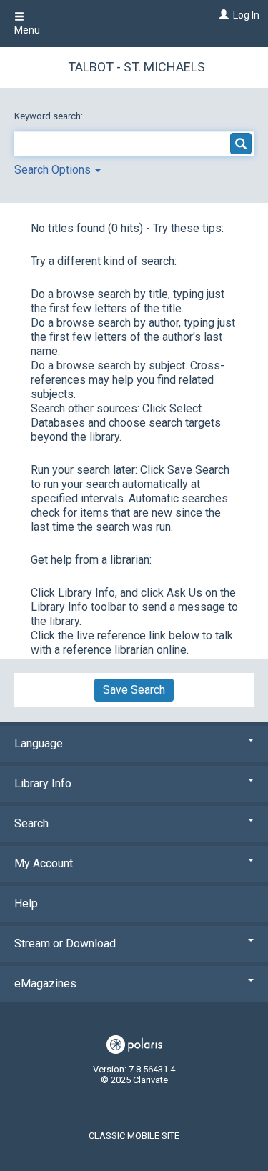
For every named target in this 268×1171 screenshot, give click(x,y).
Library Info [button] (42, 783)
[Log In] (222, 15)
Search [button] (31, 823)
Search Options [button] (54, 169)
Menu (27, 30)
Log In (246, 15)
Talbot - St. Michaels (136, 66)
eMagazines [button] (45, 983)
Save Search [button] (134, 690)
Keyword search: (49, 116)
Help (26, 903)
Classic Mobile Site (134, 1135)
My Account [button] (43, 863)
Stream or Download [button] (65, 943)
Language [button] (38, 743)
